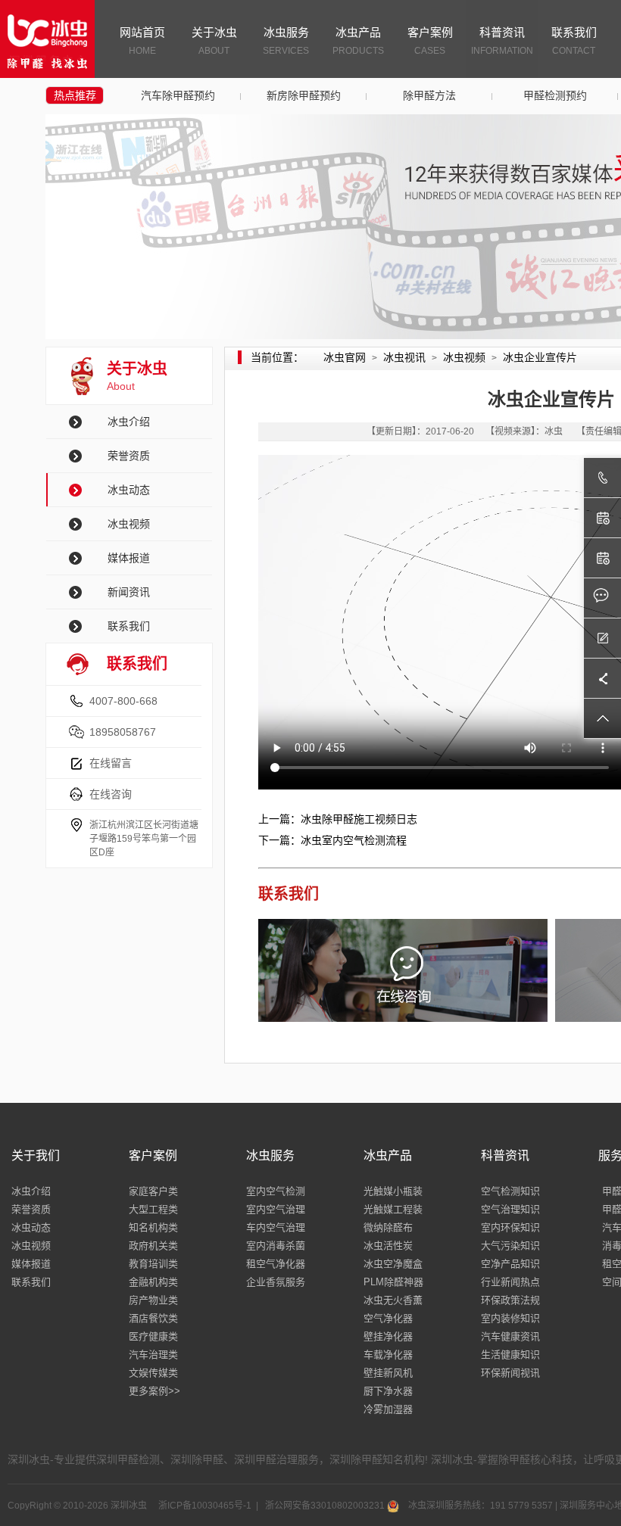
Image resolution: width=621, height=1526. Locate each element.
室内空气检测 (275, 1191)
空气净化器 (388, 1318)
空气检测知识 (510, 1191)
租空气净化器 (275, 1263)
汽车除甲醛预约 (178, 95)
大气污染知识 (510, 1245)
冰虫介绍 (129, 422)
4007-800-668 (123, 701)
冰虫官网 (344, 357)
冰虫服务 (286, 41)
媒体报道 (129, 558)
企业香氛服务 (275, 1282)
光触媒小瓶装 (393, 1191)
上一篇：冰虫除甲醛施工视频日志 (337, 819)
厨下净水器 (388, 1391)
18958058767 (122, 732)
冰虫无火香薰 (393, 1300)
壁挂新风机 (388, 1372)
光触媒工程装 (393, 1209)
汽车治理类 (153, 1354)
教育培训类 (153, 1263)
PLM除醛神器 (393, 1282)
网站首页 (142, 41)
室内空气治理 (275, 1209)
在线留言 (110, 763)
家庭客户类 (153, 1191)
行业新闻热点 (510, 1282)
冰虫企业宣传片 (540, 357)
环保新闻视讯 (510, 1372)
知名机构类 (153, 1227)
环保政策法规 (510, 1300)
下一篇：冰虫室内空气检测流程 (332, 840)
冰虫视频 (129, 524)
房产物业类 (153, 1300)
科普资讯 (502, 41)
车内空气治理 (275, 1227)
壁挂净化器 (388, 1336)
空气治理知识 (510, 1209)
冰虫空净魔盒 (393, 1263)
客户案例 (430, 41)
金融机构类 (153, 1282)
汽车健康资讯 (510, 1336)
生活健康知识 (510, 1354)
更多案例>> (154, 1391)
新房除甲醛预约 (304, 95)
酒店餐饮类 (153, 1318)
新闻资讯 (129, 592)
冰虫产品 (358, 41)
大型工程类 (153, 1209)
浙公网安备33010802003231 (325, 1505)
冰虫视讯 (404, 357)
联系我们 (574, 41)
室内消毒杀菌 (275, 1245)
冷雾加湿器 (388, 1409)
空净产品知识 (510, 1263)
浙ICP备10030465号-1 (203, 1505)
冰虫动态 (129, 490)
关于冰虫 (214, 41)
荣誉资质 (129, 456)
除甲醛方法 (429, 95)
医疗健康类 (153, 1336)
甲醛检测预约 (555, 95)
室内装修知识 (510, 1318)
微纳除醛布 (388, 1227)
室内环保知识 (510, 1227)
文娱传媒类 (153, 1372)
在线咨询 (110, 794)
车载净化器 (388, 1354)
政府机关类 (153, 1245)
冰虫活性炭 (388, 1245)
